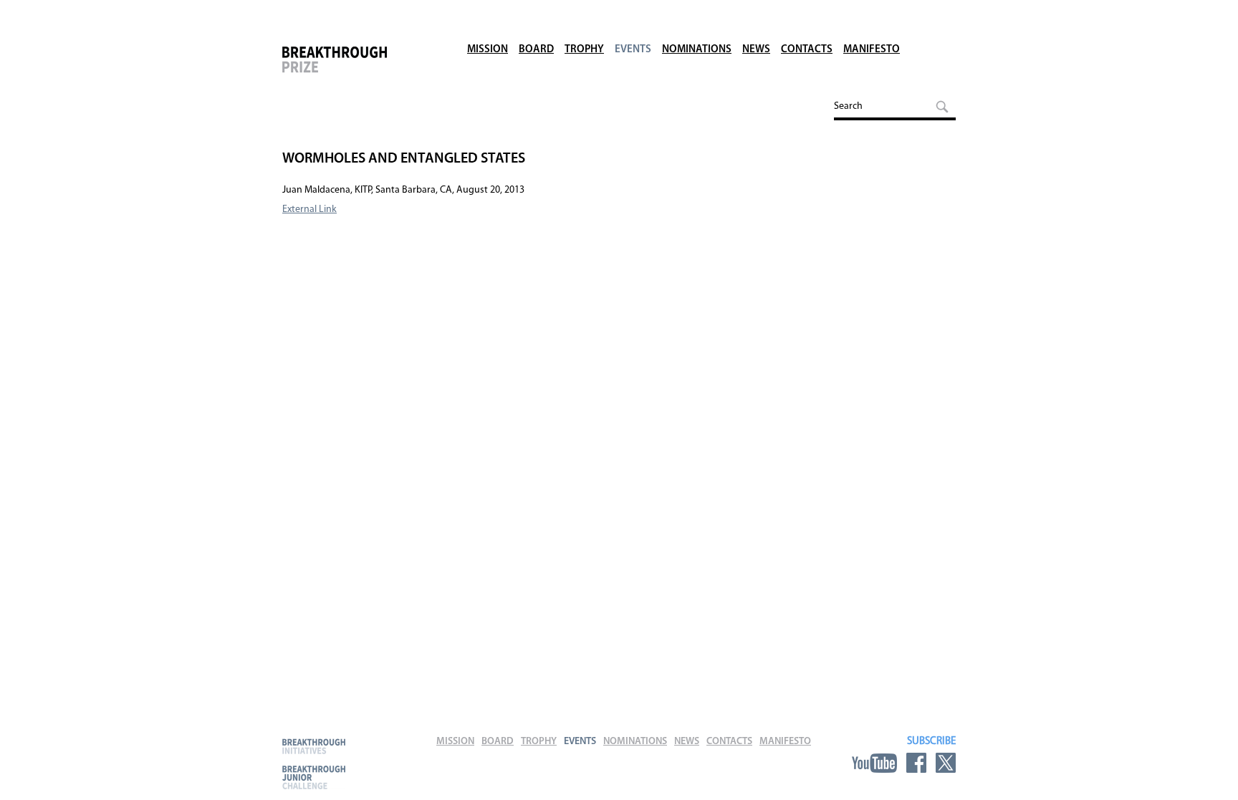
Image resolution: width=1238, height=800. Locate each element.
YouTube (874, 763)
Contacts (806, 49)
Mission (487, 49)
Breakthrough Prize (357, 67)
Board (536, 49)
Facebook (916, 763)
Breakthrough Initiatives (313, 746)
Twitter (946, 763)
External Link (309, 209)
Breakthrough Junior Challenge (313, 777)
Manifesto (871, 49)
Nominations (696, 49)
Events (633, 49)
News (756, 49)
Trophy (584, 49)
